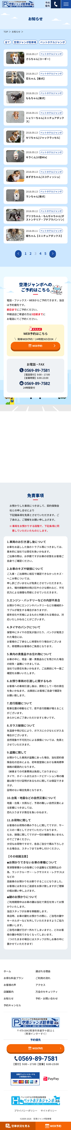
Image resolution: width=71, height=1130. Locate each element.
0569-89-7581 (37, 370)
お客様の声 (10, 985)
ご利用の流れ (43, 978)
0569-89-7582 (37, 383)
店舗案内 (9, 991)
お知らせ (16, 31)
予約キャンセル (12, 1005)
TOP (6, 31)
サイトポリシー (49, 1110)
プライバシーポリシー (25, 1110)
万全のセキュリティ (47, 991)
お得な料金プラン (13, 978)
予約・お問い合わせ (47, 998)
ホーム (7, 971)
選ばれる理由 (43, 971)
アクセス (40, 985)
